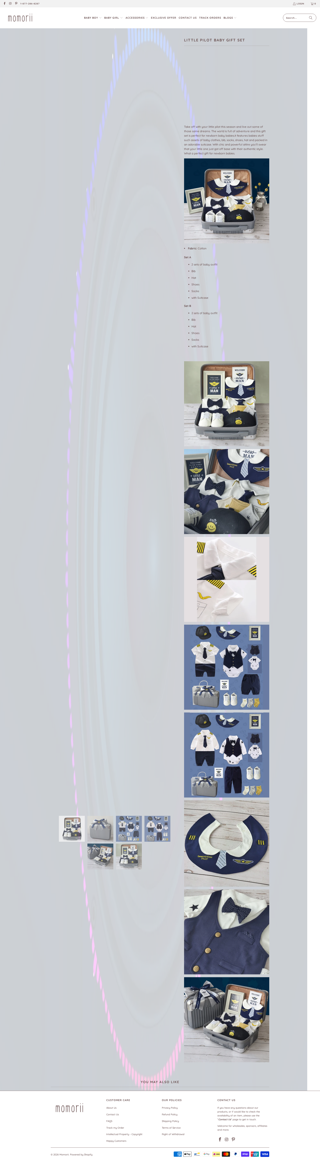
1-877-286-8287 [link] (30, 3)
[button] (93, 17)
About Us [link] (111, 1107)
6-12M (229, 75)
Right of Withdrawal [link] (173, 1134)
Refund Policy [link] (169, 1114)
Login (300, 3)
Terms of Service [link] (171, 1127)
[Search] (310, 18)
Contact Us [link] (112, 1114)
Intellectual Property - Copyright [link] (124, 1134)
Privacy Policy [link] (170, 1107)
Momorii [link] (64, 1154)
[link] (4, 3)
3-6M (217, 75)
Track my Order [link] (115, 1127)
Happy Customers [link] (116, 1140)
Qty (186, 102)
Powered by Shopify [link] (81, 1154)
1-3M (206, 75)
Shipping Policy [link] (170, 1121)
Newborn (192, 75)
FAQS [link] (109, 1121)
